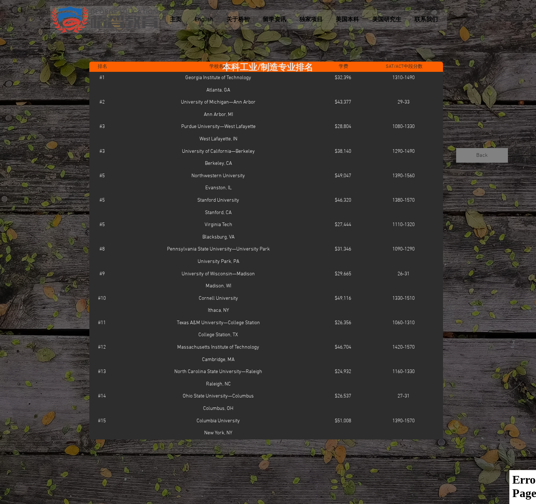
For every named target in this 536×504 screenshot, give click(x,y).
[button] (267, 68)
